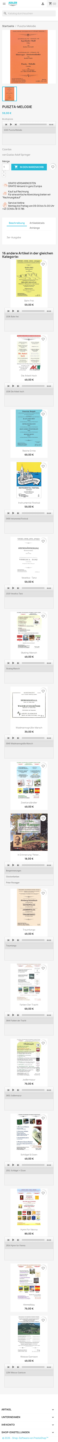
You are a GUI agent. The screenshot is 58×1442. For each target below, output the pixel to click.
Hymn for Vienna (29, 1229)
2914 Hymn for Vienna (15, 1245)
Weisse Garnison (29, 1356)
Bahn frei (29, 300)
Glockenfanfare (12, 877)
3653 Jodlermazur (13, 1095)
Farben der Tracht (29, 1004)
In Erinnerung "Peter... (29, 854)
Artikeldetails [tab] (37, 223)
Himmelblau (29, 1304)
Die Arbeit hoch (29, 375)
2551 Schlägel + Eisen (16, 1170)
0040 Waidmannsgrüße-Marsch (19, 743)
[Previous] (6, 124)
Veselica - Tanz (29, 577)
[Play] (11, 124)
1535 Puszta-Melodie (13, 130)
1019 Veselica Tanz (14, 594)
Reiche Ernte (29, 450)
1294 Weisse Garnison (16, 1373)
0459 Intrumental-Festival (17, 519)
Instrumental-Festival (29, 502)
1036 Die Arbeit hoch (15, 391)
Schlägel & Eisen (29, 1154)
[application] (29, 133)
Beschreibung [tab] (17, 223)
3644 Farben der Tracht (16, 1021)
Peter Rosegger (12, 883)
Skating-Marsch (29, 652)
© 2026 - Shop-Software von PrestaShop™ (25, 1438)
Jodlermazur (29, 1079)
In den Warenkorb (29, 167)
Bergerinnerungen (13, 871)
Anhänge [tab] (35, 228)
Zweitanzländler (29, 802)
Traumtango (29, 929)
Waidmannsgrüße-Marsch (29, 727)
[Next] (15, 124)
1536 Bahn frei (12, 316)
